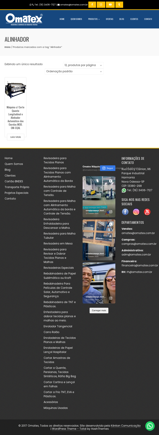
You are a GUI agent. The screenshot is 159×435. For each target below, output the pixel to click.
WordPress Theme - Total (69, 429)
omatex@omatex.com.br (138, 233)
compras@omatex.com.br (139, 244)
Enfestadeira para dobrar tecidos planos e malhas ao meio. (60, 316)
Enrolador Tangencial (58, 326)
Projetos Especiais (16, 193)
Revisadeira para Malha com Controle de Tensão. (59, 191)
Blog (121, 19)
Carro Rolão (51, 332)
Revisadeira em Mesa (58, 243)
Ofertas (109, 19)
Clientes (134, 19)
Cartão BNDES (14, 181)
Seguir (110, 168)
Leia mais (15, 137)
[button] (149, 396)
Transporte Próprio (17, 187)
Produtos (93, 19)
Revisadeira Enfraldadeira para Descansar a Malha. (57, 223)
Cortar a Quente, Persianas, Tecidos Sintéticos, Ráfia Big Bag (60, 372)
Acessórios (51, 402)
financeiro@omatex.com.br (140, 265)
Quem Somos (76, 19)
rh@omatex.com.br (139, 272)
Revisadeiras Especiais (59, 268)
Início (8, 47)
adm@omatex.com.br (136, 254)
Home (62, 19)
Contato (148, 19)
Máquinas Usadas (56, 408)
